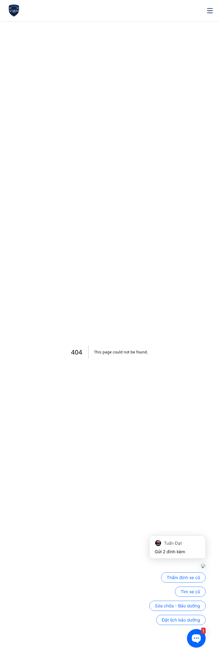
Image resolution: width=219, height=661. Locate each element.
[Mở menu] (210, 10)
